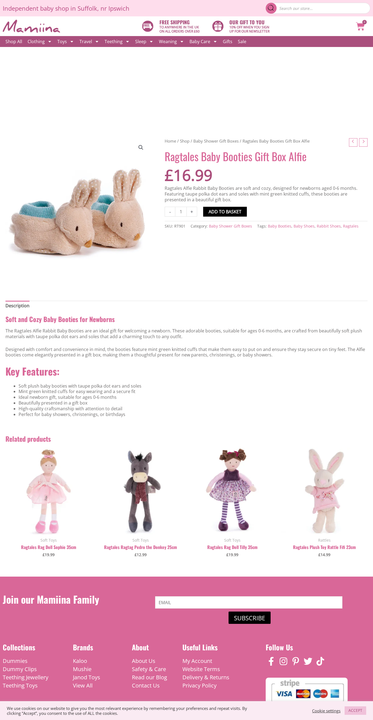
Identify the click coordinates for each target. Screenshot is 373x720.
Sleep (140, 41)
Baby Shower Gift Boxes (216, 141)
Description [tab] (17, 306)
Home (170, 141)
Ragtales (351, 226)
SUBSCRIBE (249, 618)
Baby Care (200, 41)
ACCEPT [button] (355, 710)
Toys (62, 41)
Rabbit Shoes (329, 226)
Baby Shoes (304, 226)
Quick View (49, 528)
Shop (185, 141)
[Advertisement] (186, 88)
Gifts (227, 41)
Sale (242, 41)
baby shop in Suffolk (68, 8)
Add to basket (225, 212)
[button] (141, 147)
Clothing (36, 41)
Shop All (13, 41)
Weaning (168, 41)
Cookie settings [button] (326, 710)
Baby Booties (279, 226)
